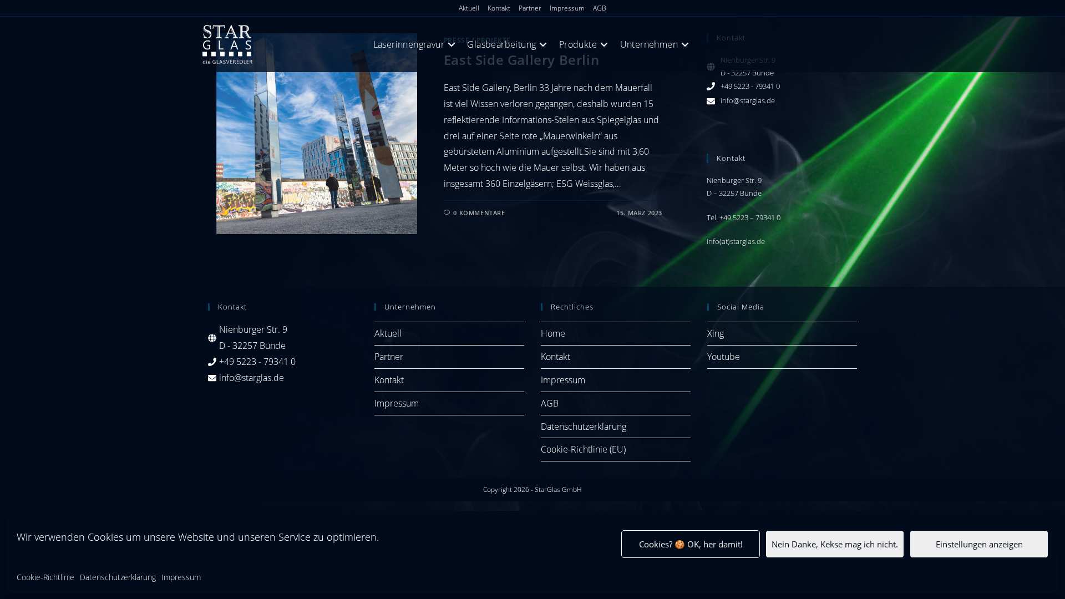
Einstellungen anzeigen (979, 544)
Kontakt (499, 8)
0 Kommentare (479, 213)
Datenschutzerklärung (118, 577)
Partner (530, 8)
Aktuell (469, 8)
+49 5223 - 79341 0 (750, 86)
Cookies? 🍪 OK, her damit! (691, 544)
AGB (599, 8)
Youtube (723, 357)
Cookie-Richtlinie (45, 577)
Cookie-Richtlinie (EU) (583, 449)
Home (553, 333)
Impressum (181, 577)
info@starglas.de (748, 100)
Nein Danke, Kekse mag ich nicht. (835, 544)
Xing (715, 333)
